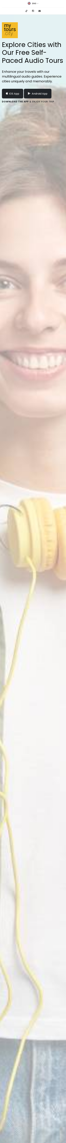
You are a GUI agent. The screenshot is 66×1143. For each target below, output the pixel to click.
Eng (34, 3)
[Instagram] (33, 10)
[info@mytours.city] (39, 10)
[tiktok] (26, 10)
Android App (39, 94)
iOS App (14, 94)
